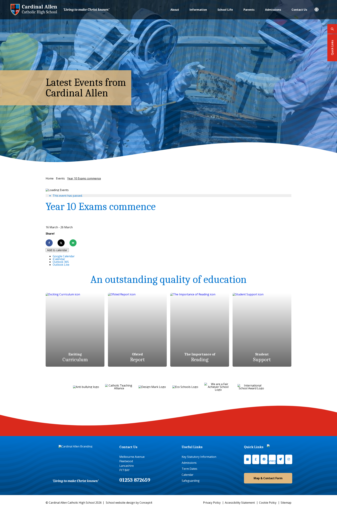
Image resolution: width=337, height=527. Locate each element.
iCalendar (59, 259)
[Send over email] (73, 242)
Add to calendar (57, 250)
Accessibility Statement (240, 503)
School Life (225, 10)
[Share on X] (61, 242)
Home (50, 178)
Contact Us (299, 10)
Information (198, 10)
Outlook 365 (61, 262)
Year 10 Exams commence (84, 178)
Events (60, 178)
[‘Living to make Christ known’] (34, 9)
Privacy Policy (212, 503)
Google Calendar (64, 256)
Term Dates (189, 469)
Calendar (187, 475)
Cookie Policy (267, 503)
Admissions (273, 10)
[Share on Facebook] (49, 242)
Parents (249, 10)
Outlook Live (61, 265)
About (174, 10)
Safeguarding (191, 481)
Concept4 (146, 503)
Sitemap (286, 503)
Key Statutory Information (199, 457)
